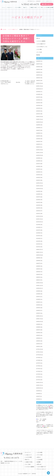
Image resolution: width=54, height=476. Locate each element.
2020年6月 (38, 266)
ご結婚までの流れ (33, 7)
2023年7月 (38, 163)
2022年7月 (38, 196)
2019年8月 (38, 293)
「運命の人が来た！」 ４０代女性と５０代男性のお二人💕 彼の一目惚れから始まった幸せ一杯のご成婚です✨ (44, 426)
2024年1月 (38, 147)
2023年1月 (38, 180)
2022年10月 (38, 188)
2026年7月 (38, 63)
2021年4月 (38, 238)
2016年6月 (38, 399)
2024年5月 (38, 135)
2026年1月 (38, 80)
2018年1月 (38, 346)
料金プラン (25, 7)
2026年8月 (38, 61)
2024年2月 (38, 144)
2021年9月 (38, 224)
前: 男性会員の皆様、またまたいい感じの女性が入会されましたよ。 (6, 82)
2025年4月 (38, 105)
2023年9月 (38, 158)
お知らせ (38, 38)
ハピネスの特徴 (17, 7)
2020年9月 (38, 257)
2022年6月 (38, 199)
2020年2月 (38, 277)
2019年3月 (38, 307)
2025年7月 (38, 97)
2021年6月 (38, 232)
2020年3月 (38, 274)
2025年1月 (38, 113)
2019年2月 (38, 310)
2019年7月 (38, 296)
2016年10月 (38, 388)
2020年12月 (38, 249)
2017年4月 (38, 371)
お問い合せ (39, 464)
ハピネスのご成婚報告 (40, 41)
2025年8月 (38, 94)
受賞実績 (38, 54)
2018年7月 (38, 329)
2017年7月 (38, 363)
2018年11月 (38, 318)
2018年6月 (38, 332)
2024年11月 (38, 119)
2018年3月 (38, 340)
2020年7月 (38, 263)
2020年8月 (38, 260)
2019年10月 (38, 288)
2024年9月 (38, 124)
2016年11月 (38, 385)
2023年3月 (38, 174)
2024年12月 (38, 116)
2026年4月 (38, 72)
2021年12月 (38, 216)
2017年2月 (38, 376)
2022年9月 (38, 191)
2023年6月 (38, 166)
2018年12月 (38, 316)
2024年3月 (38, 141)
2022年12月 (38, 183)
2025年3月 (38, 108)
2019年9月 (38, 291)
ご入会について (10, 7)
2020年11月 (38, 252)
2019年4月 (38, 304)
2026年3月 (38, 75)
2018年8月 (38, 327)
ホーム (4, 7)
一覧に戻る (17, 82)
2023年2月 (38, 177)
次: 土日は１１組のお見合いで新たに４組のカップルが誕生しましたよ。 (30, 82)
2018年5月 (38, 335)
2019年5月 (38, 302)
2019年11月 (38, 285)
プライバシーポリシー (41, 469)
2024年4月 (38, 138)
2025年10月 (38, 88)
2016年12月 (38, 382)
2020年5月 (38, 268)
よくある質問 (46, 7)
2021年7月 (38, 230)
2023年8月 (38, 160)
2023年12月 (38, 149)
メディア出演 (39, 52)
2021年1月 (38, 246)
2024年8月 (38, 127)
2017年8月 (38, 360)
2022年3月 (38, 207)
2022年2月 (38, 210)
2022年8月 (38, 194)
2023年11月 (38, 152)
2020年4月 (38, 271)
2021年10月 (38, 221)
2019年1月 (38, 313)
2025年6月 (38, 99)
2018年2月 (38, 343)
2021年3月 (38, 241)
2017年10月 (38, 354)
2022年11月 (38, 185)
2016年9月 (38, 390)
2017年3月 (38, 374)
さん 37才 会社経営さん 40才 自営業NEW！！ (41, 420)
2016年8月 (38, 393)
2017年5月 (38, 368)
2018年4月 (38, 338)
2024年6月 (38, 133)
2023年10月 (38, 155)
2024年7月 (38, 130)
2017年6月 (38, 365)
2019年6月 (38, 299)
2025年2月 (38, 111)
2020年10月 (38, 255)
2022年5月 (38, 202)
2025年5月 (38, 102)
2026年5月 (38, 69)
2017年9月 (38, 357)
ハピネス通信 (39, 49)
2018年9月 (38, 324)
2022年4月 (38, 205)
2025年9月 (38, 91)
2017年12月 (38, 349)
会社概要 (51, 7)
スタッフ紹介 (40, 7)
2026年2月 (38, 77)
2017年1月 (38, 379)
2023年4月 (38, 171)
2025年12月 (38, 83)
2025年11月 (38, 86)
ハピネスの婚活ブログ (13, 29)
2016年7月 (38, 396)
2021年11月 (38, 219)
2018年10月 (38, 321)
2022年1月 (38, 213)
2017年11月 (38, 352)
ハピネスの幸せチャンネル (41, 46)
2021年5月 (38, 235)
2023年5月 (38, 169)
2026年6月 (38, 66)
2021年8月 (38, 227)
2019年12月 (38, 282)
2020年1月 (38, 280)
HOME (4, 29)
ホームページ (28, 452)
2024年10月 (38, 122)
